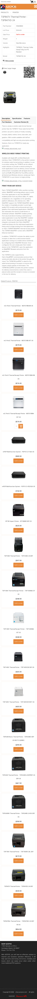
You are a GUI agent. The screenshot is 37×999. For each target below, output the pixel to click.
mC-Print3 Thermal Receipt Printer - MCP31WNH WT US (18, 415)
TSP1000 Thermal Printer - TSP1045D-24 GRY (18, 556)
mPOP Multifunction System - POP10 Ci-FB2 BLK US (18, 486)
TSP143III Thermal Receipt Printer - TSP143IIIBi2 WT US (18, 630)
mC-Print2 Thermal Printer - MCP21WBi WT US (18, 340)
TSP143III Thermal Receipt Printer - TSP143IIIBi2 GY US (18, 592)
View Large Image (10, 68)
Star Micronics (21, 43)
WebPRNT (10, 192)
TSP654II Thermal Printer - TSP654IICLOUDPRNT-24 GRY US (18, 777)
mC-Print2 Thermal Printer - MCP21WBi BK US (18, 306)
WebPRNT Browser (10, 249)
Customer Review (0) (21, 122)
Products (5, 12)
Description (6, 118)
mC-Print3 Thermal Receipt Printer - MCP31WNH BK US (18, 377)
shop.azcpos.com (21, 992)
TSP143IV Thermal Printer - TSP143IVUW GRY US (18, 667)
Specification (17, 118)
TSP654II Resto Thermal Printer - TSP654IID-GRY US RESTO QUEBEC (18, 738)
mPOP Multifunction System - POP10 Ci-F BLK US (18, 452)
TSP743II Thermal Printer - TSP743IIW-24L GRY (18, 852)
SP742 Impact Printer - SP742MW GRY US (18, 521)
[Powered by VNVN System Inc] (21, 996)
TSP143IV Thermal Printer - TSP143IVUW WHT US (18, 702)
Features (27, 118)
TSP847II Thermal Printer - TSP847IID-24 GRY (18, 886)
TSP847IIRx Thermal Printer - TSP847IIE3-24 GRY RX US (18, 923)
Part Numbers (7, 122)
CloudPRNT (9, 257)
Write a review (9, 61)
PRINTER (16, 12)
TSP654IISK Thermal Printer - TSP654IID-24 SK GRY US (18, 815)
